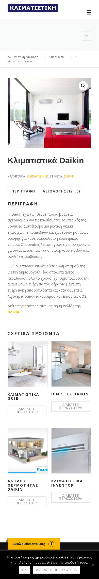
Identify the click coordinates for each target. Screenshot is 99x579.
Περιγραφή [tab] (23, 191)
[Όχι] (92, 565)
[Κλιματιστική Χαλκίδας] (33, 7)
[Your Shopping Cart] (86, 36)
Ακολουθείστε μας (28, 543)
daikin (69, 176)
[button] (83, 85)
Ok (24, 570)
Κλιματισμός (38, 176)
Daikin (13, 312)
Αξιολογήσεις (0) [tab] (61, 191)
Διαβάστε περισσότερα (27, 410)
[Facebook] (51, 543)
